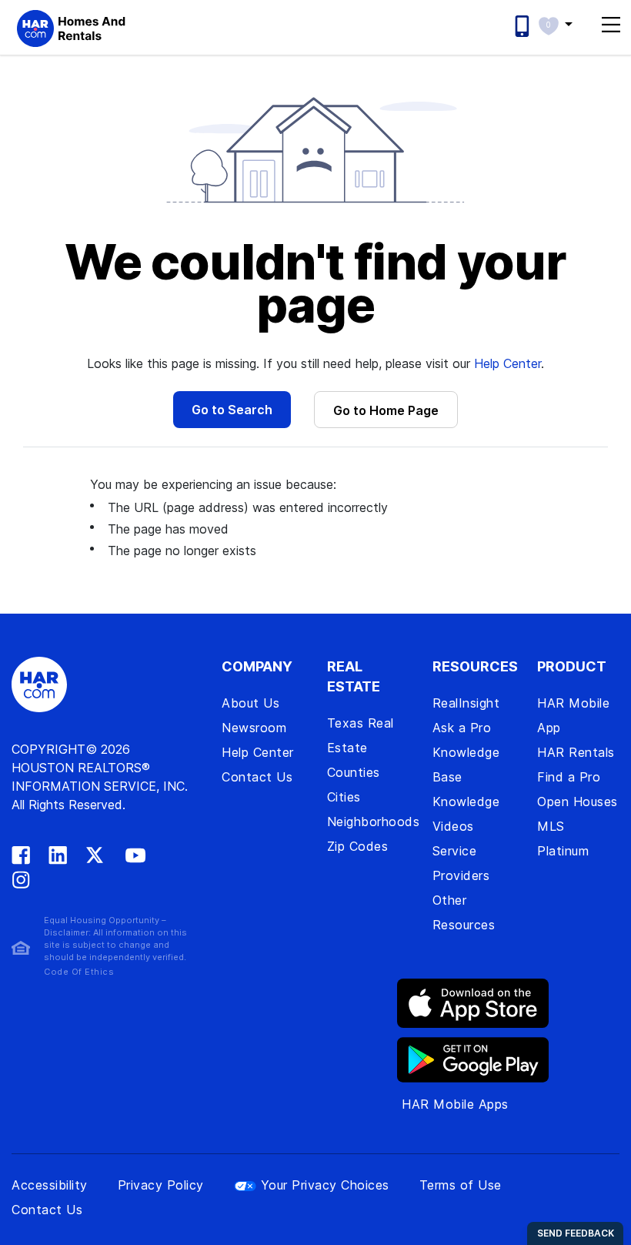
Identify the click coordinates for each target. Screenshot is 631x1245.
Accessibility (50, 1185)
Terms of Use (460, 1185)
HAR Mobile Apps (455, 1104)
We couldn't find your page (315, 283)
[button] (563, 24)
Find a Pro (568, 777)
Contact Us (257, 777)
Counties (353, 772)
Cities (344, 797)
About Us (250, 703)
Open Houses (577, 801)
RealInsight (466, 703)
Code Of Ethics (79, 971)
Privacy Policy (161, 1185)
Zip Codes (358, 846)
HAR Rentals (576, 752)
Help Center (507, 363)
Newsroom (254, 727)
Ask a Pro (462, 727)
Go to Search (232, 409)
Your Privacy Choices (325, 1185)
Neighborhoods (373, 821)
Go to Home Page (386, 410)
